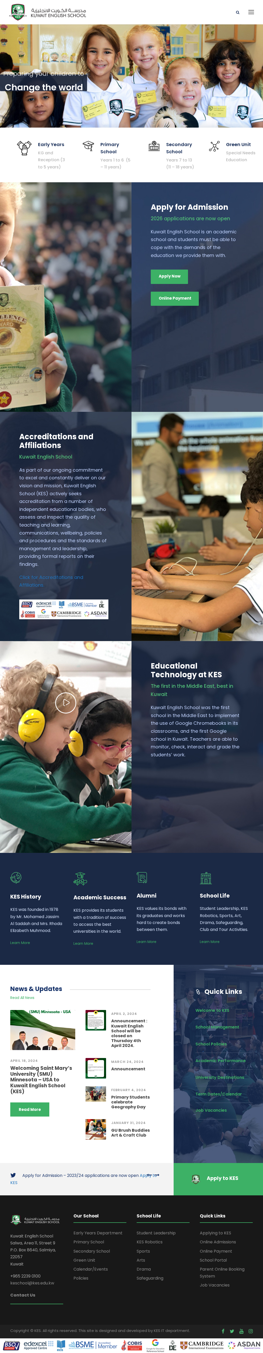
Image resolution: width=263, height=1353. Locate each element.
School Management (217, 1027)
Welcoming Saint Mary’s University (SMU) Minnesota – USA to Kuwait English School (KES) (41, 1080)
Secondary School (91, 1251)
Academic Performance (220, 1061)
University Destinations (219, 1077)
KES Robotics (150, 1242)
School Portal (213, 1260)
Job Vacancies (211, 1110)
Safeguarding (150, 1278)
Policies (80, 1278)
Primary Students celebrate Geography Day (130, 1102)
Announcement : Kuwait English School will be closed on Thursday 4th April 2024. (129, 1033)
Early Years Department (98, 1233)
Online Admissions (218, 1242)
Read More (30, 1109)
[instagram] (251, 1331)
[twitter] (232, 1331)
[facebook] (223, 1331)
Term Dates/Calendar (218, 1094)
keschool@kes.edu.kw (32, 1283)
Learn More (20, 942)
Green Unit (84, 1260)
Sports (143, 1251)
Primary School (88, 1242)
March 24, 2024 (127, 1061)
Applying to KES (215, 1233)
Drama (144, 1269)
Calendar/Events (90, 1269)
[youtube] (241, 1331)
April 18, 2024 (24, 1060)
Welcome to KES (212, 1010)
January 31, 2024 (128, 1122)
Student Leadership (156, 1233)
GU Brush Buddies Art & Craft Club (130, 1132)
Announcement (128, 1069)
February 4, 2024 (128, 1090)
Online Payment (216, 1251)
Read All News (22, 997)
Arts (141, 1260)
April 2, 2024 (124, 1013)
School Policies (211, 1044)
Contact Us (22, 1295)
